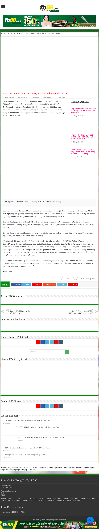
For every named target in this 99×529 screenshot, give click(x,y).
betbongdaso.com (7, 487)
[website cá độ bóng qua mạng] (49, 21)
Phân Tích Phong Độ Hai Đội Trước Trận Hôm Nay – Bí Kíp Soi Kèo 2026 (83, 137)
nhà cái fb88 (18, 499)
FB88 (46, 499)
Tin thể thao (11, 33)
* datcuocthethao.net (8, 491)
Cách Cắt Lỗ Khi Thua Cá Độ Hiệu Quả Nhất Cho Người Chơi (37, 427)
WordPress (45, 520)
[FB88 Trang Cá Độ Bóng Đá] (49, 7)
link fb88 (8, 501)
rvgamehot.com (6, 512)
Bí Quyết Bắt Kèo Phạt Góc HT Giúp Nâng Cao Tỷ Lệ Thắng (26, 455)
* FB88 (3, 499)
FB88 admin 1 (9, 97)
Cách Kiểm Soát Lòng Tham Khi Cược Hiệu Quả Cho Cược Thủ (27, 420)
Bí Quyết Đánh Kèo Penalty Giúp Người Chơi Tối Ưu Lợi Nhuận (27, 448)
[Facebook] (42, 342)
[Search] (67, 352)
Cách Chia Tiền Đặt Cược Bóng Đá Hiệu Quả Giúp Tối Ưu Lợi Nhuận (40, 437)
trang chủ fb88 (28, 499)
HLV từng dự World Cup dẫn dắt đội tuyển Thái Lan (18, 311)
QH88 (3, 495)
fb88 (2, 493)
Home (3, 33)
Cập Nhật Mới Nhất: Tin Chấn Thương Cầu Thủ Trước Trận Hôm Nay (83, 111)
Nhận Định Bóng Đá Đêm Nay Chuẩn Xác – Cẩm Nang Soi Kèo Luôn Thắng (83, 152)
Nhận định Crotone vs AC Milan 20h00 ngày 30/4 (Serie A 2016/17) (80, 311)
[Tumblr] (61, 342)
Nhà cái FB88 (37, 501)
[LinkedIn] (52, 342)
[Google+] (38, 342)
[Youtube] (56, 342)
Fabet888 (62, 520)
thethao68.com (6, 485)
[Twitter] (47, 342)
